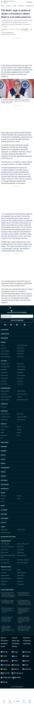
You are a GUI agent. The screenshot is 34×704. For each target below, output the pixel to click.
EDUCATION (4, 419)
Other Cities (20, 392)
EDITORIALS (4, 488)
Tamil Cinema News (22, 402)
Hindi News (20, 589)
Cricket (14, 5)
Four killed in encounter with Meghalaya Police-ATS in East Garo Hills (8, 610)
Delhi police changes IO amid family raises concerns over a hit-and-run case (8, 618)
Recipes (19, 440)
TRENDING (4, 454)
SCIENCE (3, 480)
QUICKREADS (4, 526)
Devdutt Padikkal (5, 359)
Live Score (3, 356)
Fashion (3, 437)
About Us (3, 646)
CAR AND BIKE (5, 492)
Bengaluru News (5, 372)
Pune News (20, 389)
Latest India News (7, 598)
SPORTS (3, 501)
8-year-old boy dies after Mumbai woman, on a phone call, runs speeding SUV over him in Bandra (8, 602)
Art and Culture (5, 434)
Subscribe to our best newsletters (17, 319)
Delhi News (4, 377)
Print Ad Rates (15, 651)
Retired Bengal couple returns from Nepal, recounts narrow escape (24, 602)
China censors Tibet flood (7, 554)
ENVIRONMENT (5, 475)
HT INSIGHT (4, 518)
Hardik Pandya (20, 359)
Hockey (3, 506)
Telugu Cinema (20, 583)
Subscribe (29, 2)
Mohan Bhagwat (5, 552)
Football (19, 504)
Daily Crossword (21, 537)
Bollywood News (5, 399)
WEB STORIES (4, 450)
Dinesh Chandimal (5, 364)
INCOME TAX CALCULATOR (8, 544)
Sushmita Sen (20, 554)
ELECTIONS (4, 522)
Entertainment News (6, 586)
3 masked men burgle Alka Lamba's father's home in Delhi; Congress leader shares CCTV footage (24, 628)
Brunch (19, 434)
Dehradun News (21, 374)
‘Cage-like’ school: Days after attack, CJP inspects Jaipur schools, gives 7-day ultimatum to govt (24, 636)
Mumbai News (4, 386)
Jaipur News (20, 380)
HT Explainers (20, 592)
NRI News (3, 592)
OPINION (3, 484)
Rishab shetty (20, 560)
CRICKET (3, 350)
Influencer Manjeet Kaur (23, 552)
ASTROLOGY (4, 412)
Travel (18, 443)
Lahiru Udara (20, 364)
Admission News (5, 422)
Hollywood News (21, 399)
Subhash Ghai (4, 557)
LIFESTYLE (3, 432)
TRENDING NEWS (5, 549)
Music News (4, 402)
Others (2, 509)
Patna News (4, 389)
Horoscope (3, 415)
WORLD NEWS (5, 342)
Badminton (3, 504)
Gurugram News (21, 377)
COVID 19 (3, 530)
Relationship (4, 443)
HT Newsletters (27, 648)
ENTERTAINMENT (5, 396)
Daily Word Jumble (6, 540)
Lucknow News (21, 383)
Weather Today (15, 648)
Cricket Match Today (22, 353)
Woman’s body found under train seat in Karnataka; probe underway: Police (7, 627)
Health (2, 440)
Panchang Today (5, 570)
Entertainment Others (22, 407)
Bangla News (20, 586)
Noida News (20, 386)
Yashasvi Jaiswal (5, 362)
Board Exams (20, 422)
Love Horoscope (5, 568)
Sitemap (3, 654)
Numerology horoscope (23, 568)
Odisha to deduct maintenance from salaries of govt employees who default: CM (8, 637)
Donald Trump (4, 560)
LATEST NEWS (4, 337)
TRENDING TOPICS (6, 575)
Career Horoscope (21, 563)
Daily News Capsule (7, 322)
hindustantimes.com (8, 32)
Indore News (4, 380)
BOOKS (3, 514)
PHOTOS (3, 463)
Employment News (22, 425)
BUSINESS (3, 459)
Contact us (14, 646)
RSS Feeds (14, 654)
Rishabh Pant (20, 362)
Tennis (18, 506)
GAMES (3, 535)
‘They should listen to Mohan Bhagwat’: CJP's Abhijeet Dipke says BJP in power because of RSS (24, 610)
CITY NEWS (4, 369)
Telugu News (4, 589)
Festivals (19, 437)
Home (2, 5)
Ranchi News (4, 392)
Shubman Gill (20, 356)
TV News (19, 405)
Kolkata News (4, 383)
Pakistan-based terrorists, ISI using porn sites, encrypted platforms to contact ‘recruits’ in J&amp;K (24, 619)
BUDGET (3, 471)
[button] (2, 2)
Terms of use (26, 646)
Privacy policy (4, 648)
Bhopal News (20, 372)
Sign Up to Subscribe (17, 327)
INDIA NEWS (4, 346)
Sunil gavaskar (20, 557)
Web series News (5, 407)
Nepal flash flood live (22, 570)
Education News (21, 427)
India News (21, 5)
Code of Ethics (27, 651)
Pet (1, 446)
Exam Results (4, 427)
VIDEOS (3, 467)
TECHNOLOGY (5, 496)
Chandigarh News (5, 374)
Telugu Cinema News (6, 405)
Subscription (4, 651)
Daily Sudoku (4, 537)
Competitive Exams (6, 425)
